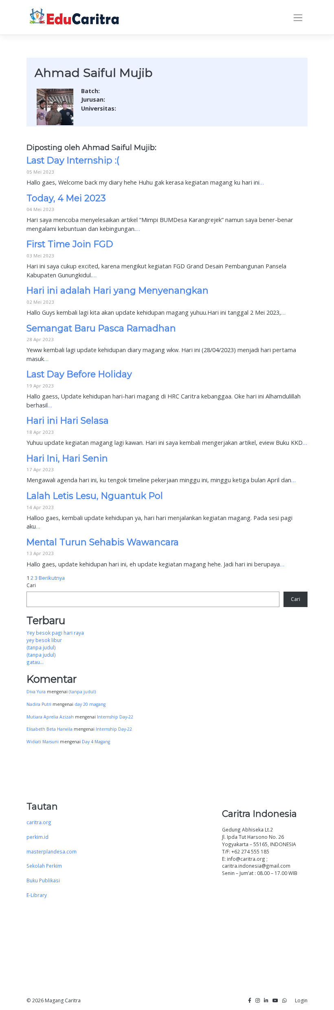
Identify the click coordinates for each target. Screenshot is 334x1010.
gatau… (35, 662)
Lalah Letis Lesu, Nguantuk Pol (94, 495)
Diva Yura (36, 691)
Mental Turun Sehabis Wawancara (102, 542)
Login (301, 1000)
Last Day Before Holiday (79, 374)
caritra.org (38, 822)
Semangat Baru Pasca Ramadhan (101, 328)
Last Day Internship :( (72, 160)
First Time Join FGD (69, 244)
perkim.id (37, 837)
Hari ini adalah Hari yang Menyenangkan (117, 290)
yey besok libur (44, 640)
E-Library (36, 895)
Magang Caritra (63, 1000)
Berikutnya (52, 577)
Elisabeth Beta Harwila (49, 729)
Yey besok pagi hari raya (55, 632)
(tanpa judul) (41, 647)
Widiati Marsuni (42, 741)
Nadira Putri (38, 704)
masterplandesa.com (51, 851)
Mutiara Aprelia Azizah (50, 717)
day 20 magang (90, 704)
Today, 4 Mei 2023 (66, 198)
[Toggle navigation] (298, 17)
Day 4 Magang (96, 741)
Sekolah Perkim (44, 865)
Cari (31, 585)
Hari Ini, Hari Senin (67, 458)
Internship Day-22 (115, 717)
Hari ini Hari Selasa (67, 420)
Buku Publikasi (43, 880)
